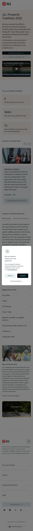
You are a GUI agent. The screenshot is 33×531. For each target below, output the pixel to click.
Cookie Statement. (12, 270)
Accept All (22, 276)
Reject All (10, 276)
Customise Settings (16, 281)
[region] (16, 265)
